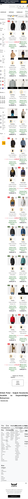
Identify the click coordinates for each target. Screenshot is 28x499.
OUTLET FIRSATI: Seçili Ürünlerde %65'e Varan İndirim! (10, 1)
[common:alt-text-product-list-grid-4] (10, 16)
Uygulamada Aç (14, 496)
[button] (2, 19)
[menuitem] (21, 16)
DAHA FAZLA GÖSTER (18, 383)
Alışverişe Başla (23, 2)
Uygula (5, 143)
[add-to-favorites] (16, 21)
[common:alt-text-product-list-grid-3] (13, 16)
